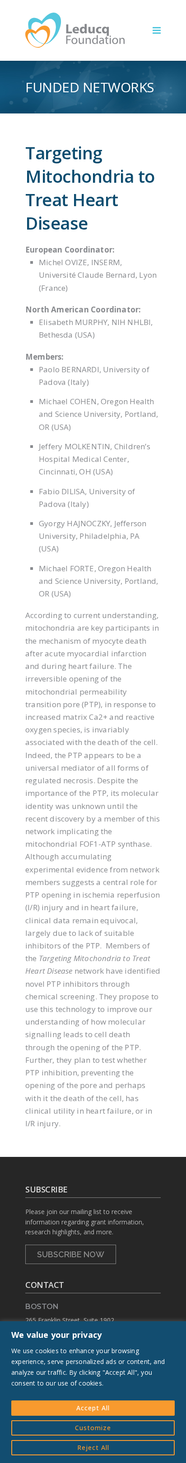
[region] (93, 1392)
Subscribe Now (70, 1254)
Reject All (93, 1447)
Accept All (93, 1408)
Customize (93, 1427)
